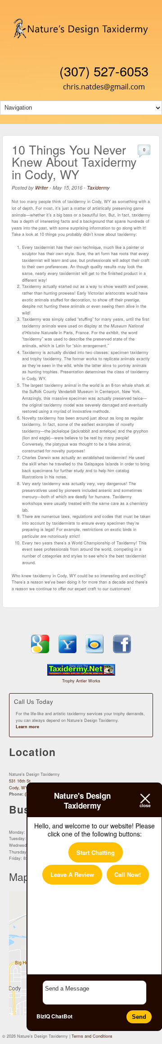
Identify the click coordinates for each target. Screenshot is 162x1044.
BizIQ (43, 1016)
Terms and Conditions (92, 1036)
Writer (41, 187)
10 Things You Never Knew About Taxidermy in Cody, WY (74, 162)
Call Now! (127, 874)
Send (139, 1016)
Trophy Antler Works (81, 681)
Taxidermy (98, 187)
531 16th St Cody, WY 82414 (24, 784)
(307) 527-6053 (103, 71)
